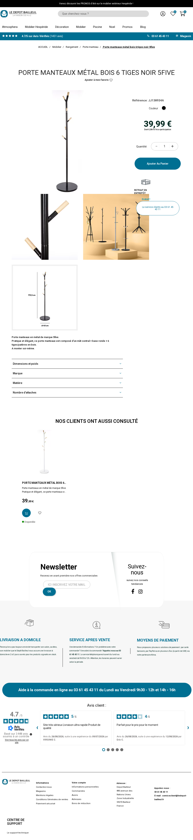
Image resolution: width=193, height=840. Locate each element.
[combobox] (102, 14)
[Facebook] (133, 591)
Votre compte (79, 783)
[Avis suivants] (188, 728)
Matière (17, 382)
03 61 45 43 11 (161, 792)
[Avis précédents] (37, 728)
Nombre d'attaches (24, 392)
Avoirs (75, 795)
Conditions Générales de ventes (52, 799)
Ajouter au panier (157, 163)
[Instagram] (140, 591)
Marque (17, 373)
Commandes (78, 791)
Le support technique (18, 833)
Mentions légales (44, 795)
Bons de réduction (81, 803)
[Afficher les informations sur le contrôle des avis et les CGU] (30, 734)
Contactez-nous (44, 787)
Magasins (41, 791)
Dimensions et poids (25, 363)
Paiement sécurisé (45, 803)
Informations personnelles (85, 787)
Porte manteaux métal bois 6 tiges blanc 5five (43, 483)
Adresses (76, 799)
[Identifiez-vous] (162, 13)
